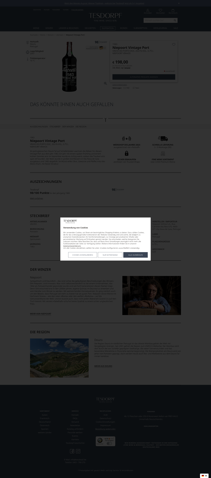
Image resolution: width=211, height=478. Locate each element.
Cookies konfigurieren (82, 255)
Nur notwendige (110, 255)
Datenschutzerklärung (72, 246)
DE (206, 476)
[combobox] (204, 476)
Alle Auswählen (135, 255)
